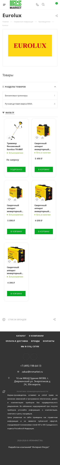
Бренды (35, 341)
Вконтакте (26, 356)
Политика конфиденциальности (32, 391)
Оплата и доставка (17, 341)
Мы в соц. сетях (30, 346)
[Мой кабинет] (49, 4)
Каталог (21, 336)
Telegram (34, 356)
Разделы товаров (15, 86)
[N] (30, 45)
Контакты (48, 341)
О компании (36, 336)
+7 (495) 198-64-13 (30, 366)
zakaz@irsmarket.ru (32, 371)
